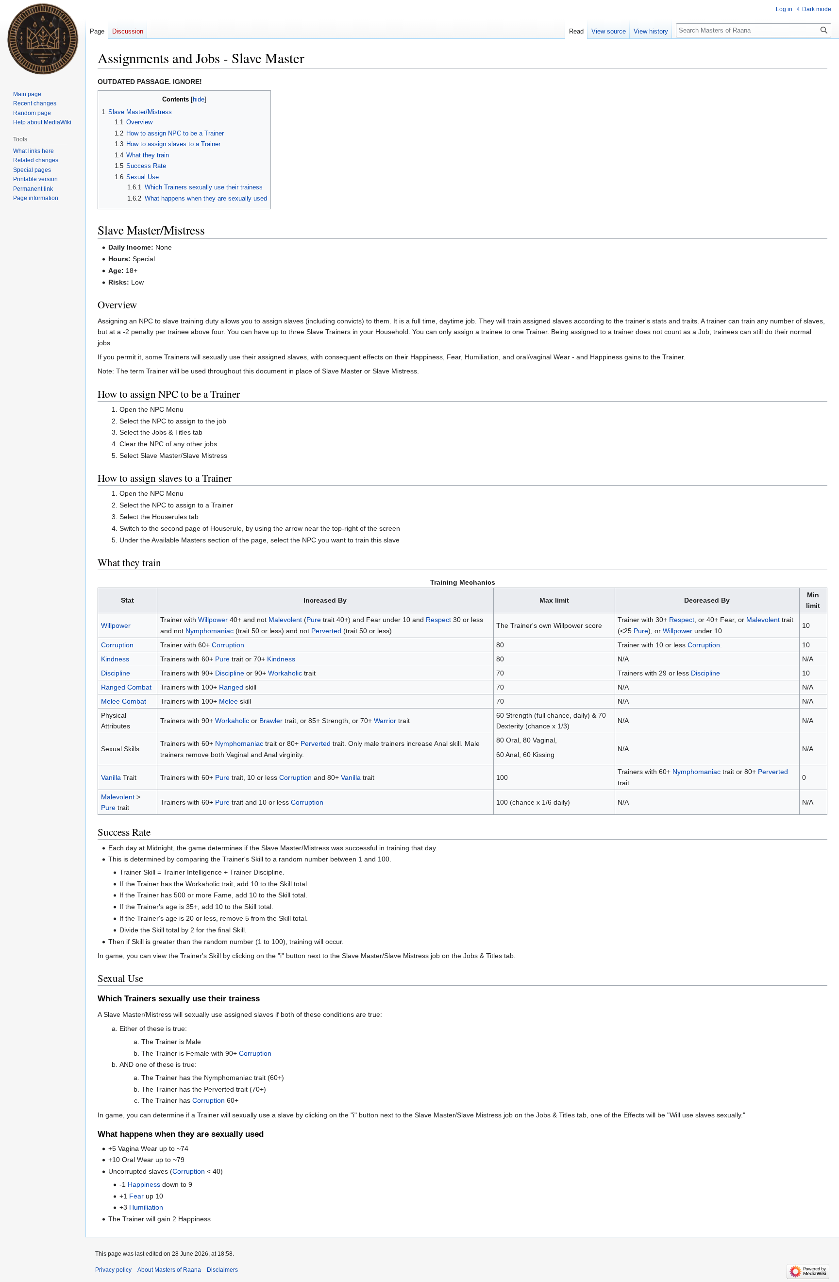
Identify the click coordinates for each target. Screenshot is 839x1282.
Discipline (115, 673)
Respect (438, 620)
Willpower (116, 625)
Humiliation (146, 1207)
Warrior (385, 721)
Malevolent (285, 620)
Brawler (271, 721)
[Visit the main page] (43, 39)
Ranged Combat (126, 687)
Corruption (117, 645)
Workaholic (285, 673)
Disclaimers (222, 1269)
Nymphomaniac (209, 631)
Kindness (115, 659)
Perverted (326, 631)
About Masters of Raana (169, 1269)
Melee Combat (123, 701)
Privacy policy (113, 1269)
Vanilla (111, 777)
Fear (136, 1196)
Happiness (144, 1184)
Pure (313, 620)
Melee (228, 701)
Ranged (231, 687)
